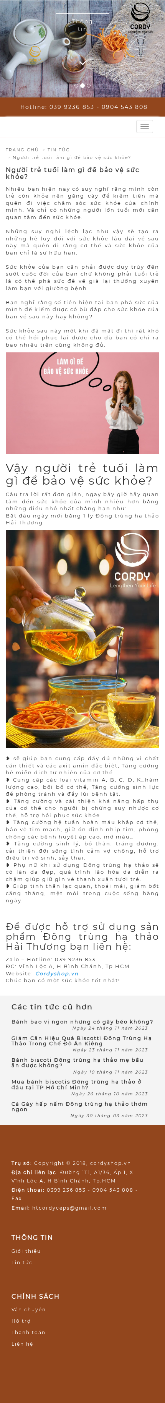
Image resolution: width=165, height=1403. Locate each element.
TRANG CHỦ (22, 149)
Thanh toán (29, 1332)
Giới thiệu (26, 1251)
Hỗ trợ (21, 1321)
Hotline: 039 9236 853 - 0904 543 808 (84, 107)
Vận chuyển (29, 1309)
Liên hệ (22, 1344)
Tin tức (22, 1262)
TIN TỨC (59, 149)
